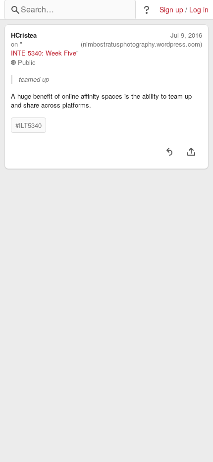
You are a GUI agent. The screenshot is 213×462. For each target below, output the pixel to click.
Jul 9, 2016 (186, 35)
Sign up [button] (171, 9)
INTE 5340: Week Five (43, 53)
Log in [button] (199, 9)
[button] (147, 9)
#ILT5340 (28, 125)
